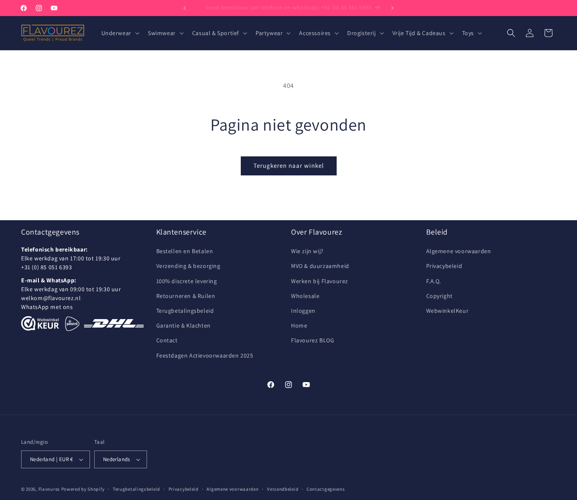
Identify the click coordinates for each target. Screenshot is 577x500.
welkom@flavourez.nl (51, 298)
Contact (167, 340)
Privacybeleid (444, 266)
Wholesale (305, 296)
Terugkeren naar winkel (288, 165)
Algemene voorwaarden (458, 251)
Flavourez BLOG (312, 340)
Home (299, 326)
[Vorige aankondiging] (184, 8)
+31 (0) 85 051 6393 (46, 267)
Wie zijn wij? (307, 251)
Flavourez (49, 489)
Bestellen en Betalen (184, 251)
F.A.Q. (433, 281)
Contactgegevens (326, 489)
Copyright (439, 296)
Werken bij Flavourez (319, 281)
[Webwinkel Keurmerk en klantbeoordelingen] (40, 323)
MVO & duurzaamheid (320, 266)
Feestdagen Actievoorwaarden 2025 (204, 355)
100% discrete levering (186, 281)
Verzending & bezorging (188, 266)
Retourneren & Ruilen (185, 296)
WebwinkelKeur (447, 310)
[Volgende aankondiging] (392, 8)
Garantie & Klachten (183, 326)
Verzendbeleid (282, 489)
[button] (119, 33)
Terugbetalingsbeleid (185, 310)
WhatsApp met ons (47, 307)
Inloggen (303, 310)
